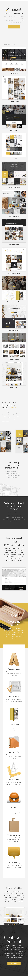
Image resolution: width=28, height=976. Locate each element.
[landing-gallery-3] (14, 579)
